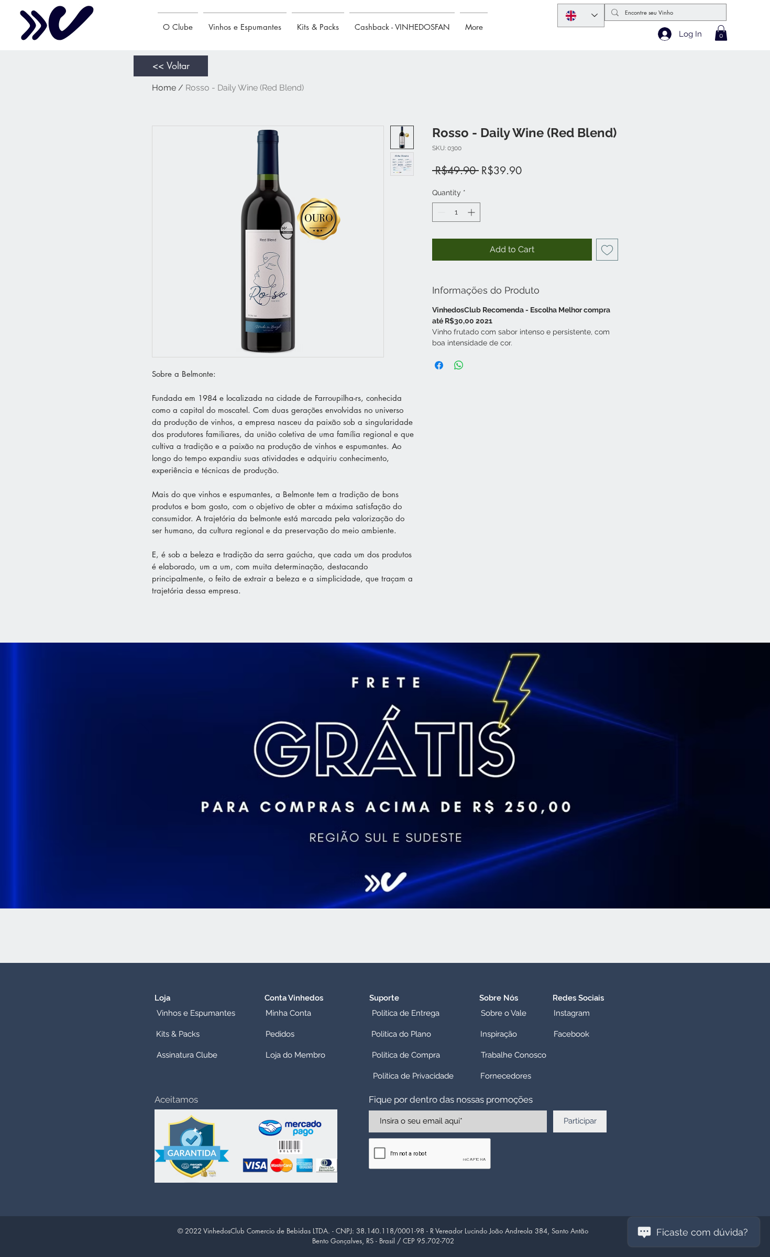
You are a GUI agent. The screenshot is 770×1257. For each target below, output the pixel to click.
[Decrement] (440, 212)
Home (164, 88)
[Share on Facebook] (439, 365)
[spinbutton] (456, 212)
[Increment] (472, 212)
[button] (721, 33)
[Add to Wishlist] (607, 250)
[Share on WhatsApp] (459, 365)
